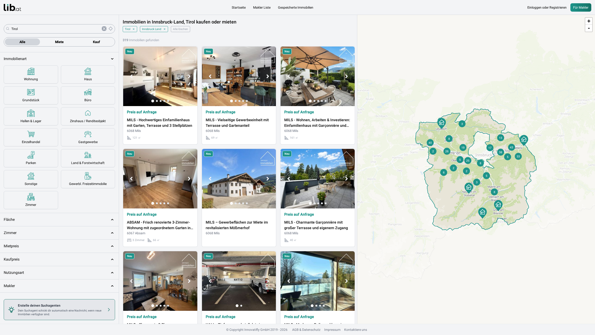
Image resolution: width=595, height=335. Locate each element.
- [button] (588, 28)
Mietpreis (11, 246)
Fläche (9, 219)
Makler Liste (262, 7)
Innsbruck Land (151, 29)
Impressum (332, 330)
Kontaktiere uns (355, 330)
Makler (9, 286)
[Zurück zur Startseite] (12, 7)
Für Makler (580, 7)
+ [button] (588, 21)
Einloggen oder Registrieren (547, 7)
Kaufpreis (12, 259)
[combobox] (55, 28)
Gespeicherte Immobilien (295, 7)
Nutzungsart (14, 272)
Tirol (127, 29)
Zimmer (10, 233)
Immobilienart (15, 59)
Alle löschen (180, 29)
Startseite (239, 7)
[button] (482, 213)
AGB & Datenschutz (306, 330)
